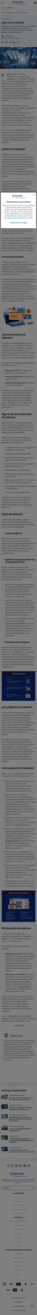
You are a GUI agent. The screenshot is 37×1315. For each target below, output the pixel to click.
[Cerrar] (34, 195)
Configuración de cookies (18, 222)
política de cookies (15, 216)
